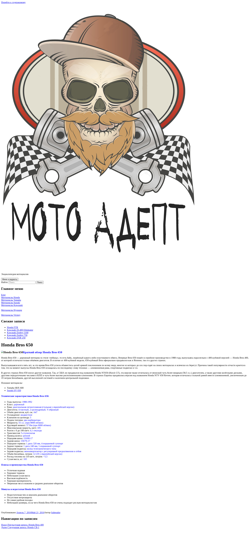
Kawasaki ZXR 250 (16, 338)
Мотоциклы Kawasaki (12, 305)
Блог (3, 295)
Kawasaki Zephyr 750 (17, 335)
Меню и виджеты (9, 279)
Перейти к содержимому (13, 2)
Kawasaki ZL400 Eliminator (20, 330)
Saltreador (55, 512)
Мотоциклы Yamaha (11, 300)
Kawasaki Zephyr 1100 (17, 332)
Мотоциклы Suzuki (10, 302)
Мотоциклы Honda (10, 297)
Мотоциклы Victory (10, 315)
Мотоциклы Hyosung (11, 310)
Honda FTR (12, 327)
